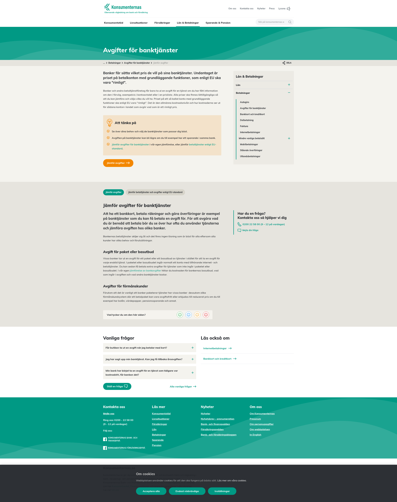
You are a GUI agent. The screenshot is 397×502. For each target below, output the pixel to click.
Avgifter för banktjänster (137, 62)
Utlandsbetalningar (250, 156)
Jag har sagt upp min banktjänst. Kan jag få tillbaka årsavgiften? (144, 359)
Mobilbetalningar (249, 144)
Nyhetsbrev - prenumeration (217, 418)
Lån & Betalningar (188, 22)
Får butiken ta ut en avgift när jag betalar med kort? (136, 347)
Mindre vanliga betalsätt (252, 138)
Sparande (158, 439)
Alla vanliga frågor (181, 386)
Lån (238, 84)
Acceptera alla (151, 491)
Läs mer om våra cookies (231, 480)
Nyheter (205, 413)
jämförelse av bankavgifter (145, 270)
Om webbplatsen (260, 429)
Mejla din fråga (250, 230)
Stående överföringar (251, 150)
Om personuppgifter (262, 424)
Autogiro (244, 102)
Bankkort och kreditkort (252, 114)
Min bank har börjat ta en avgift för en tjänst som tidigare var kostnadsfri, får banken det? (142, 372)
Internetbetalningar (250, 132)
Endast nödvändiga (187, 491)
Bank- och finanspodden (215, 424)
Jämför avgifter (113, 192)
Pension (156, 445)
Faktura (244, 126)
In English (255, 434)
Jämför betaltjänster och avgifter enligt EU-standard (155, 192)
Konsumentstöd (113, 22)
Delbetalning (247, 120)
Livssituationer (139, 22)
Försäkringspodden (212, 429)
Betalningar (114, 62)
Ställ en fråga (115, 386)
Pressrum (255, 418)
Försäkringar (162, 22)
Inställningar (222, 491)
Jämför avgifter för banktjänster (130, 144)
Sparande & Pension (218, 22)
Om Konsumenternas (262, 413)
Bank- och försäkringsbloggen (218, 434)
